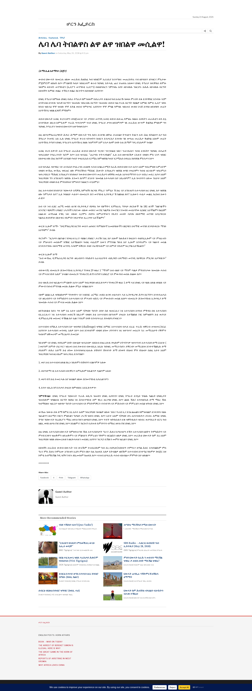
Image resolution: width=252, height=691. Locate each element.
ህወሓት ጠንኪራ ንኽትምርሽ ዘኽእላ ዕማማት (141, 575)
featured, (53, 38)
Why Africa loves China (51, 665)
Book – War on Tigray (50, 642)
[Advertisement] (127, 8)
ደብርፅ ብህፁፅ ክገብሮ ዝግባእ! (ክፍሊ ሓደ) (59, 590)
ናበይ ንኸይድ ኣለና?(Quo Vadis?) (76, 524)
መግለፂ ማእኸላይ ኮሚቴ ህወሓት (140, 524)
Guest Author (48, 53)
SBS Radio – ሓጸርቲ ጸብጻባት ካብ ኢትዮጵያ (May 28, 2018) (141, 545)
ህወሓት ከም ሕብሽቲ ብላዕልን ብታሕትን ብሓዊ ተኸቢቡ (143, 592)
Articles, (42, 38)
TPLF (62, 38)
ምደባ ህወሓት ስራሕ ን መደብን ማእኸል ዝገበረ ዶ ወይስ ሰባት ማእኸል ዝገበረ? (143, 559)
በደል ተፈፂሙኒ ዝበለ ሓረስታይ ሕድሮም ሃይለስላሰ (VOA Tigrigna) (78, 559)
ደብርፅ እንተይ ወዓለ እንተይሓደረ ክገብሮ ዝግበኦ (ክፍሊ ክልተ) (78, 575)
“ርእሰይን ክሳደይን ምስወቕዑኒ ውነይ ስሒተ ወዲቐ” (77, 545)
